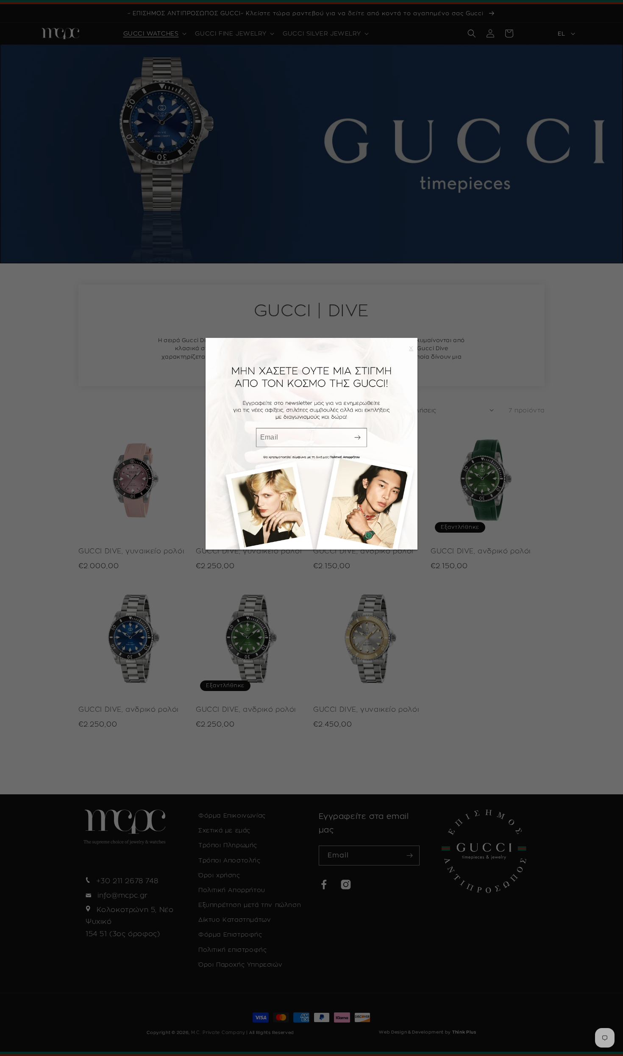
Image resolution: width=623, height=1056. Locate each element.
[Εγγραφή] (357, 437)
